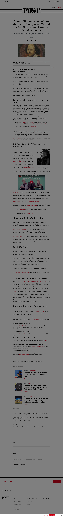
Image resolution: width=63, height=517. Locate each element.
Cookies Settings (45, 515)
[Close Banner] (61, 515)
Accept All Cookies (52, 515)
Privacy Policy (12, 515)
